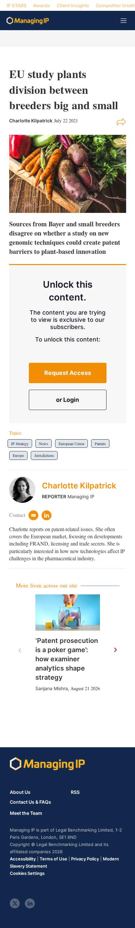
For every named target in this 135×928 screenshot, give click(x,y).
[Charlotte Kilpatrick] (25, 490)
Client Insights (73, 5)
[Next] (115, 650)
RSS (75, 792)
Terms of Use (53, 858)
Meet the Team (26, 813)
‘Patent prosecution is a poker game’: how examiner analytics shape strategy (66, 659)
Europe (18, 455)
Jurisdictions (44, 455)
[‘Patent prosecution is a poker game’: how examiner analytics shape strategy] (67, 612)
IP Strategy (20, 443)
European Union (71, 443)
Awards (41, 5)
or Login (67, 399)
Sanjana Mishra (51, 688)
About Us (20, 792)
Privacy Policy (85, 858)
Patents (100, 443)
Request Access (67, 372)
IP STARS (17, 5)
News (43, 443)
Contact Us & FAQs (30, 802)
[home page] (28, 20)
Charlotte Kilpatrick (79, 485)
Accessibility (23, 858)
